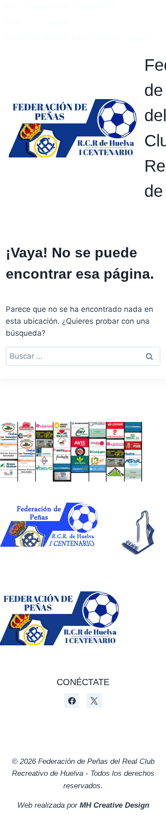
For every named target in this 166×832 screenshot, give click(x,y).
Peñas (12, 21)
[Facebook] (71, 700)
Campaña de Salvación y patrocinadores (62, 37)
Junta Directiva (46, 5)
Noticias (57, 21)
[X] (94, 700)
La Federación (94, 5)
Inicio (10, 5)
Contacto (140, 37)
